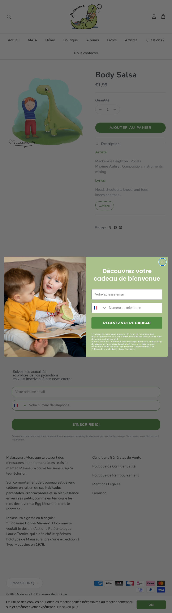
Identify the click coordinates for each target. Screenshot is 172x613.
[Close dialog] (162, 262)
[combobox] (99, 308)
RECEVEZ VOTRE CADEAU (127, 322)
